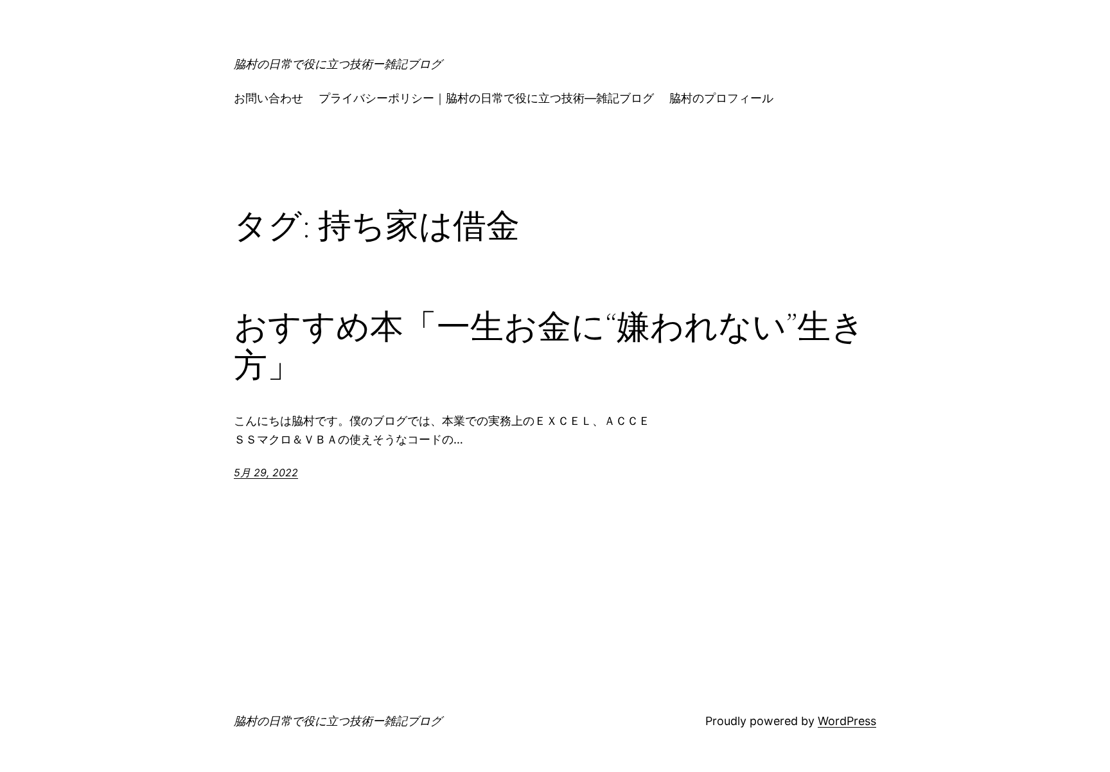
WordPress (847, 721)
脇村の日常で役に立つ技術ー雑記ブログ (338, 64)
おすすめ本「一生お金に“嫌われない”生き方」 (549, 345)
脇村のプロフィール (721, 98)
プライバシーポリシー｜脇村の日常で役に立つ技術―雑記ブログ (486, 98)
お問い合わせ (268, 98)
